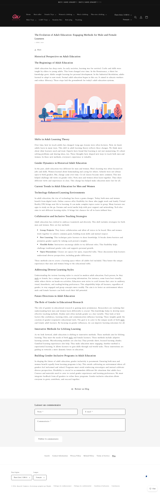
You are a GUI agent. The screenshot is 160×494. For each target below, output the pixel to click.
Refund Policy (89, 455)
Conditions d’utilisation (101, 486)
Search (47, 455)
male (37, 278)
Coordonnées (116, 486)
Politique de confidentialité (83, 486)
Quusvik (19, 486)
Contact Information (60, 455)
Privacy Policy (75, 455)
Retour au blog (82, 389)
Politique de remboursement (62, 486)
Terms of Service (103, 455)
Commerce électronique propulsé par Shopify (37, 486)
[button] (50, 14)
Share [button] (39, 49)
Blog (113, 455)
